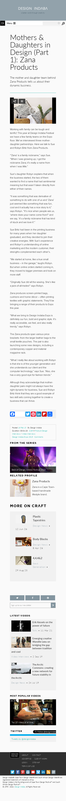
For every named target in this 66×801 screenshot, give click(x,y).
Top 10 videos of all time (22, 722)
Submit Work (40, 758)
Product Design (41, 430)
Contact (36, 755)
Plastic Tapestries (39, 518)
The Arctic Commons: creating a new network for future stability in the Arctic (32, 671)
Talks (35, 630)
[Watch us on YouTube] (33, 772)
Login (24, 762)
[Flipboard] (44, 414)
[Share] (49, 414)
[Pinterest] (33, 414)
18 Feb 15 (22, 427)
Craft (31, 430)
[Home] (33, 9)
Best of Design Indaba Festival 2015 (29, 469)
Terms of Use (28, 766)
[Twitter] (27, 414)
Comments (38, 437)
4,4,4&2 (37, 558)
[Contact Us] (53, 772)
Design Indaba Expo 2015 (22, 437)
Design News (40, 525)
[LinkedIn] (38, 414)
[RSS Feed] (48, 772)
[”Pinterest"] (48, 597)
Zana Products (41, 481)
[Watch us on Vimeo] (38, 772)
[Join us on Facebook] (32, 597)
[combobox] (51, 23)
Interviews (16, 433)
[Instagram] (28, 772)
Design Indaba (20, 787)
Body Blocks (40, 539)
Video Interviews (28, 433)
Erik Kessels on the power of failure (42, 623)
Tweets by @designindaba (24, 738)
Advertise (26, 758)
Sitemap (36, 762)
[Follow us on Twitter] (17, 597)
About (25, 755)
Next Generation (39, 565)
